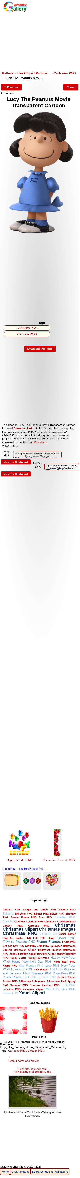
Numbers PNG (21, 969)
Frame (42, 941)
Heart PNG (69, 961)
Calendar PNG (34, 921)
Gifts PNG (43, 946)
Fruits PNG (69, 941)
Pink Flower (41, 969)
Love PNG (52, 965)
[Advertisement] (39, 40)
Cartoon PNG (27, 334)
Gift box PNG (16, 946)
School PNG (10, 981)
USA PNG (69, 985)
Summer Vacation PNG (45, 985)
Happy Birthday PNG (19, 859)
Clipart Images (20, 1171)
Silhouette (25, 981)
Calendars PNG (66, 921)
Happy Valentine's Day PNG (31, 961)
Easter (62, 934)
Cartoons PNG (65, 73)
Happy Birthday (18, 953)
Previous (13, 87)
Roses (7, 977)
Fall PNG (39, 938)
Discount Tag (48, 933)
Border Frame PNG (23, 917)
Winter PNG (10, 993)
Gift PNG (30, 946)
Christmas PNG (20, 933)
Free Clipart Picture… (33, 73)
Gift (5, 946)
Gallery (7, 73)
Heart (57, 961)
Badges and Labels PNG (39, 909)
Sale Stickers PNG (43, 977)
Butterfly (8, 921)
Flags (51, 938)
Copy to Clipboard (16, 461)
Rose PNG (68, 973)
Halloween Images (49, 949)
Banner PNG (41, 913)
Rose (56, 973)
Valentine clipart (33, 989)
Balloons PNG (23, 913)
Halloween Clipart (25, 949)
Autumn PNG (11, 909)
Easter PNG (23, 938)
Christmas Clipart (20, 929)
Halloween (56, 946)
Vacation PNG (12, 989)
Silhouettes (38, 981)
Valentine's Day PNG (61, 989)
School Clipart (67, 977)
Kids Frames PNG (31, 965)
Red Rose (56, 969)
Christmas (65, 925)
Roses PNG (21, 977)
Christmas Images (57, 929)
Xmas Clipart (32, 992)
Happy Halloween (38, 957)
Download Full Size (40, 348)
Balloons (8, 913)
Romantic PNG (41, 973)
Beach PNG (57, 913)
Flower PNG (66, 938)
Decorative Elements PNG (59, 859)
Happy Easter (18, 957)
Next (73, 87)
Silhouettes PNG (56, 981)
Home (5, 1171)
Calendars (50, 921)
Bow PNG (45, 917)
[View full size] (40, 235)
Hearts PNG (10, 965)
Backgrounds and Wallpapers (50, 1171)
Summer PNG (19, 985)
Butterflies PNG (65, 917)
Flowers (8, 942)
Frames (54, 941)
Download (40, 442)
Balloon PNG (67, 909)
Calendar (19, 921)
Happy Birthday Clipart (42, 953)
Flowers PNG (25, 942)
